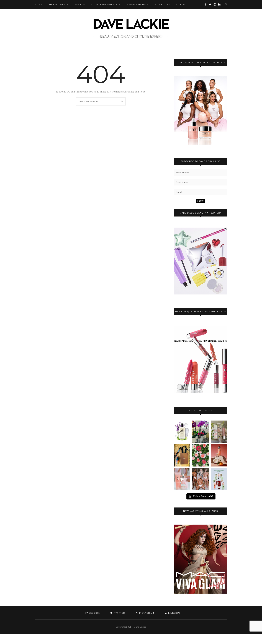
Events (80, 4)
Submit (200, 201)
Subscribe (162, 4)
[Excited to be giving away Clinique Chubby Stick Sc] (219, 432)
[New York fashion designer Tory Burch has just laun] (219, 455)
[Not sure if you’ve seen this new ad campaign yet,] (182, 479)
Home (38, 4)
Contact (182, 4)
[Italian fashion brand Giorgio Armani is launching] (182, 455)
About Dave (56, 4)
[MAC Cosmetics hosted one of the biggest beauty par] (200, 479)
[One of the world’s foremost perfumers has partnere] (182, 432)
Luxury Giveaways (104, 4)
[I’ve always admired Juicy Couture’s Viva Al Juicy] (200, 432)
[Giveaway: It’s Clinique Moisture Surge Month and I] (219, 479)
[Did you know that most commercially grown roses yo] (200, 455)
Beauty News (136, 4)
